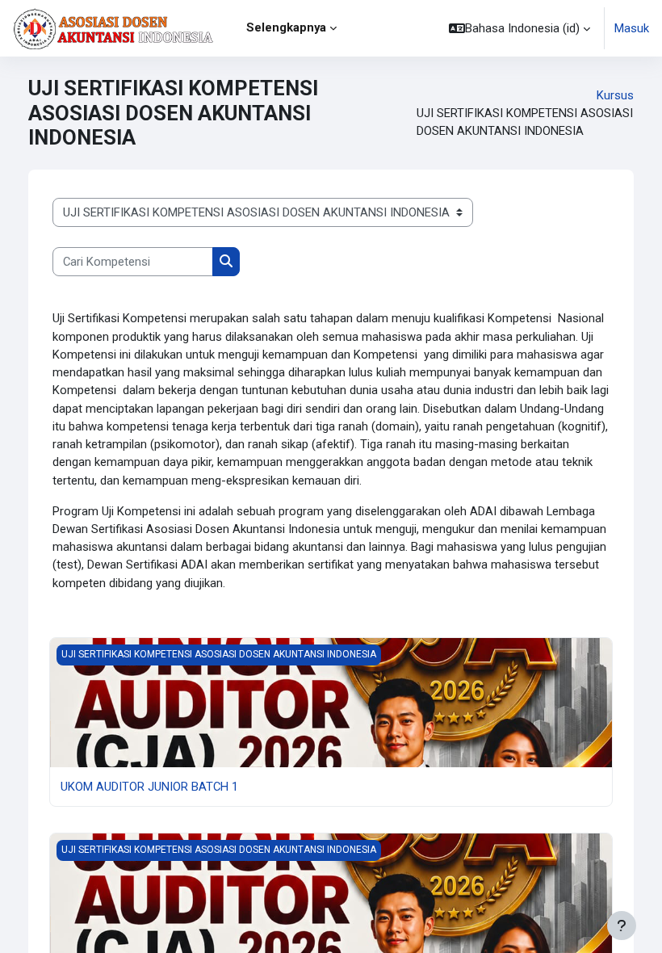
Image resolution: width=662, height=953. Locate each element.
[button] (519, 28)
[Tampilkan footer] (621, 925)
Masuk (631, 28)
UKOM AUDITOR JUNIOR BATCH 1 (149, 786)
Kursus (615, 95)
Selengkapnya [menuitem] (286, 27)
